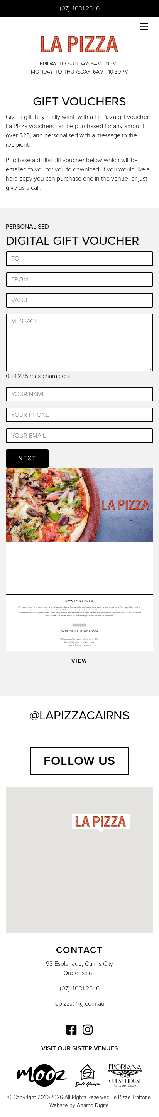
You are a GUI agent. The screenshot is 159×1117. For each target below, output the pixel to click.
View (79, 661)
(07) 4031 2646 (80, 8)
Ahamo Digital (93, 1105)
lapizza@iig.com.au (79, 1004)
